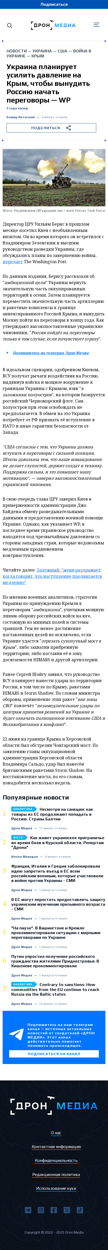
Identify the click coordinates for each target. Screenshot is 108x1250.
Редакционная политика (56, 1174)
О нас (56, 1132)
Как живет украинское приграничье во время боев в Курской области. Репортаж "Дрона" (57, 843)
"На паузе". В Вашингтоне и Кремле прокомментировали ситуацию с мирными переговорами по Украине (55, 933)
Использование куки (56, 1188)
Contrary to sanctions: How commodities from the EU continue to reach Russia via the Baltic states (55, 989)
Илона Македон (24, 856)
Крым (37, 55)
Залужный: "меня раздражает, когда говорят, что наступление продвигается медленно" (52, 576)
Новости (17, 51)
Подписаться (54, 4)
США (62, 51)
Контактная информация (56, 1146)
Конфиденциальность (56, 1160)
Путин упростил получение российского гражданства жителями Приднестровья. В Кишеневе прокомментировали (55, 961)
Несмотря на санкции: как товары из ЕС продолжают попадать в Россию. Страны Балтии (52, 814)
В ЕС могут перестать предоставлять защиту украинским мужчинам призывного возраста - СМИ (58, 904)
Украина (42, 51)
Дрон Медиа (21, 828)
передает (13, 262)
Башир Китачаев (21, 117)
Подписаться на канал (54, 1054)
